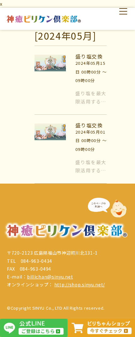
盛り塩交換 (89, 56)
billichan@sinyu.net (50, 276)
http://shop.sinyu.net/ (79, 284)
